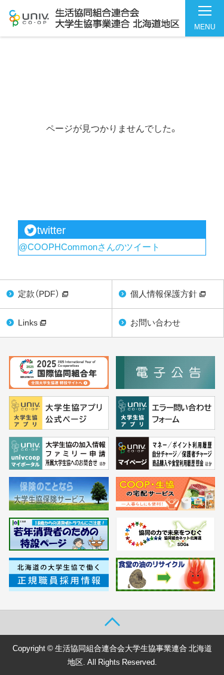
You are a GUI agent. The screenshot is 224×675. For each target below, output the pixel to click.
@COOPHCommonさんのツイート (89, 246)
